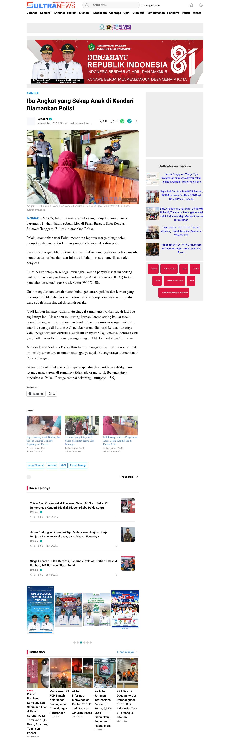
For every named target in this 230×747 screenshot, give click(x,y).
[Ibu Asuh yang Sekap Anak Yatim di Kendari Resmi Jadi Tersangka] (82, 425)
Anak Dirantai (36, 465)
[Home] (191, 5)
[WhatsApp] (122, 121)
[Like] (102, 121)
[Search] (86, 5)
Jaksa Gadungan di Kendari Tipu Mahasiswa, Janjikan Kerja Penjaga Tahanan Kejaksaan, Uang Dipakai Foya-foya (69, 534)
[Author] (31, 121)
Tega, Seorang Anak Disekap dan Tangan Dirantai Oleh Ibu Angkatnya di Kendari (43, 440)
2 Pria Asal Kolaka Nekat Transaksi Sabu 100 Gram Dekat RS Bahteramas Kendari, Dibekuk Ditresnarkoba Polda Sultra (69, 505)
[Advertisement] (174, 126)
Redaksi (42, 119)
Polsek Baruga (78, 465)
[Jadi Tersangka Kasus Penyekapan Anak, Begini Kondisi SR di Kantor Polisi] (120, 425)
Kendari (52, 465)
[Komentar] (112, 121)
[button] (74, 642)
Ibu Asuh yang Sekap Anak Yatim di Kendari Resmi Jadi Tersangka (79, 440)
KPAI (63, 465)
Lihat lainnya (125, 652)
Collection (37, 652)
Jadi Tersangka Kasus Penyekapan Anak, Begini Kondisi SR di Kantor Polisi (120, 440)
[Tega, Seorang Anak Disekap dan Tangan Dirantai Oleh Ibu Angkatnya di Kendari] (44, 425)
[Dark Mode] (201, 5)
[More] (136, 121)
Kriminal (33, 93)
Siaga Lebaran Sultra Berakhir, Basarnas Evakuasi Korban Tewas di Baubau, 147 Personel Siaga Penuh (74, 563)
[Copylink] (129, 121)
